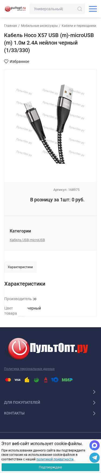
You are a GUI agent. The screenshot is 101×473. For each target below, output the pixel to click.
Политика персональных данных (29, 369)
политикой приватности (55, 459)
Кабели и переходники (79, 25)
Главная (10, 25)
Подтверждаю (50, 467)
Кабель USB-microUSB (27, 240)
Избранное (19, 61)
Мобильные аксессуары (39, 25)
